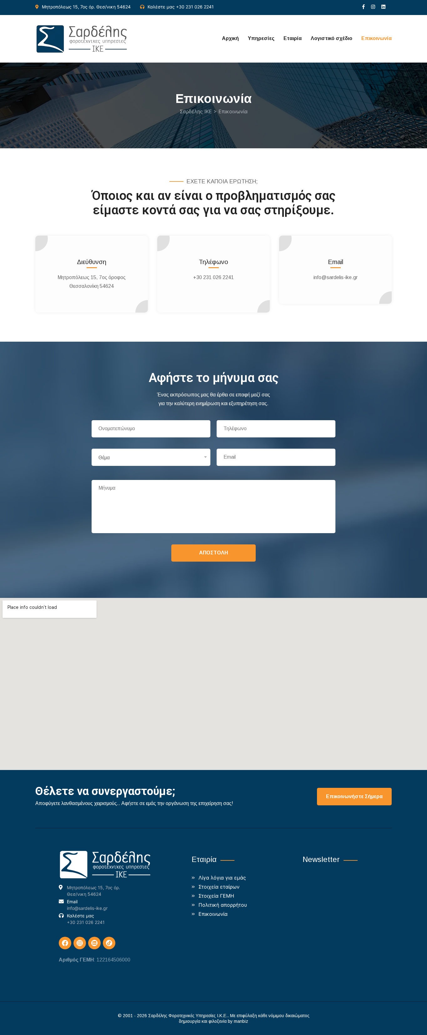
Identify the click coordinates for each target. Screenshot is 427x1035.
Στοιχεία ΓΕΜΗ (216, 896)
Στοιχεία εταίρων (218, 887)
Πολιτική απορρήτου (222, 905)
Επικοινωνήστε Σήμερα (354, 796)
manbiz (241, 1021)
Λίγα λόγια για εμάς (222, 877)
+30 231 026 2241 (195, 6)
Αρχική (230, 38)
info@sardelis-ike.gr (336, 277)
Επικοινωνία (376, 38)
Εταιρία (293, 38)
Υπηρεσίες (261, 38)
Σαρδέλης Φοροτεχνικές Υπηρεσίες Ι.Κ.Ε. (188, 1015)
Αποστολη (213, 552)
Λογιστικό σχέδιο (331, 38)
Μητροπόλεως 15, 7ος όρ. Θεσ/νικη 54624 (86, 6)
